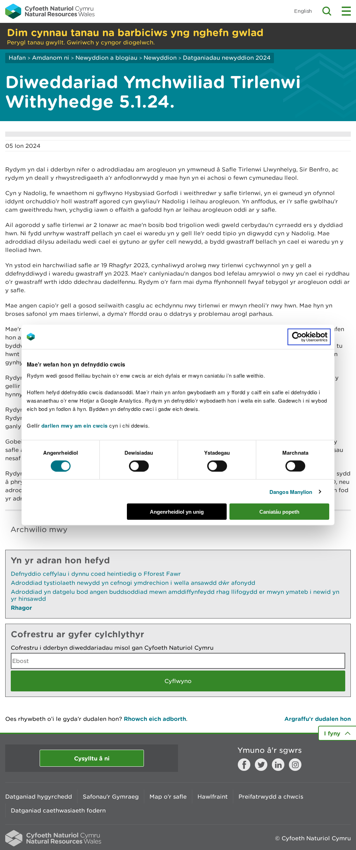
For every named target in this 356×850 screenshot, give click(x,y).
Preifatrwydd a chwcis (270, 796)
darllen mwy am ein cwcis (74, 425)
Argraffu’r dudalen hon (317, 718)
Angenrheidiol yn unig (177, 512)
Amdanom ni (50, 57)
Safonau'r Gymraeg (111, 796)
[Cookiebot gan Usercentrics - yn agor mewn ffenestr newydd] (309, 337)
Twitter (261, 764)
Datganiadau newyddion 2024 (226, 57)
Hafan (17, 57)
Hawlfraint (212, 796)
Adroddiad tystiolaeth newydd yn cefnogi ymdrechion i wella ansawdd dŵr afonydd (133, 582)
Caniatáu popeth (279, 512)
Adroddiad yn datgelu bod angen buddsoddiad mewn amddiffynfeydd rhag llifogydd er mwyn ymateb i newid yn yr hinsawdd (175, 595)
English (303, 11)
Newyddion (160, 57)
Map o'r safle (168, 796)
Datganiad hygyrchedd (38, 796)
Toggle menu (346, 11)
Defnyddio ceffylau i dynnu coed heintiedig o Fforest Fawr (96, 573)
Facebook (244, 764)
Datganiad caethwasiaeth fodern (58, 810)
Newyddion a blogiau (107, 57)
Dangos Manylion (291, 491)
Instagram (295, 764)
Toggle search (327, 11)
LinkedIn (278, 764)
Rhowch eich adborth (155, 718)
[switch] (139, 465)
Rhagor (21, 607)
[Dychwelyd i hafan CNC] (50, 11)
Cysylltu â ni (92, 758)
